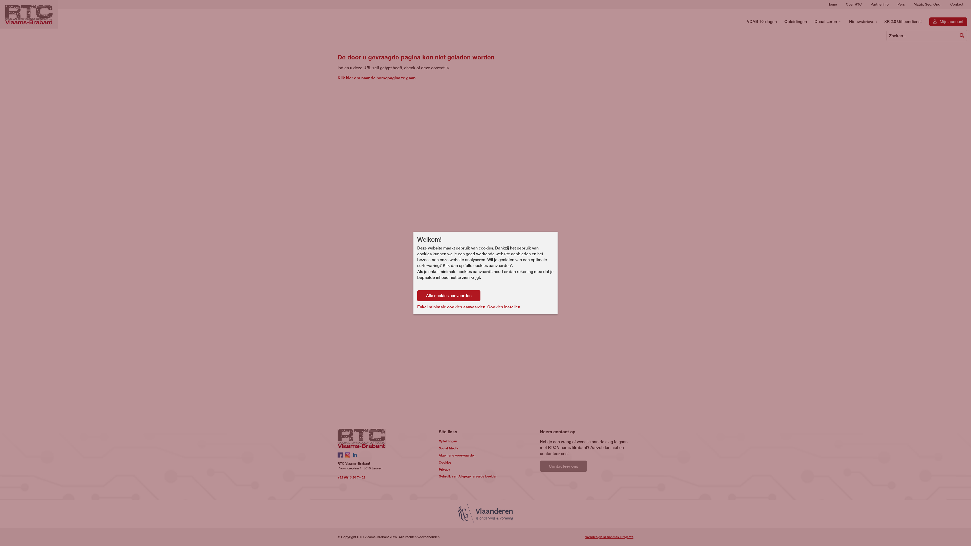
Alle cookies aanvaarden (449, 295)
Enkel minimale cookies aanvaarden (451, 307)
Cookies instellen (503, 306)
